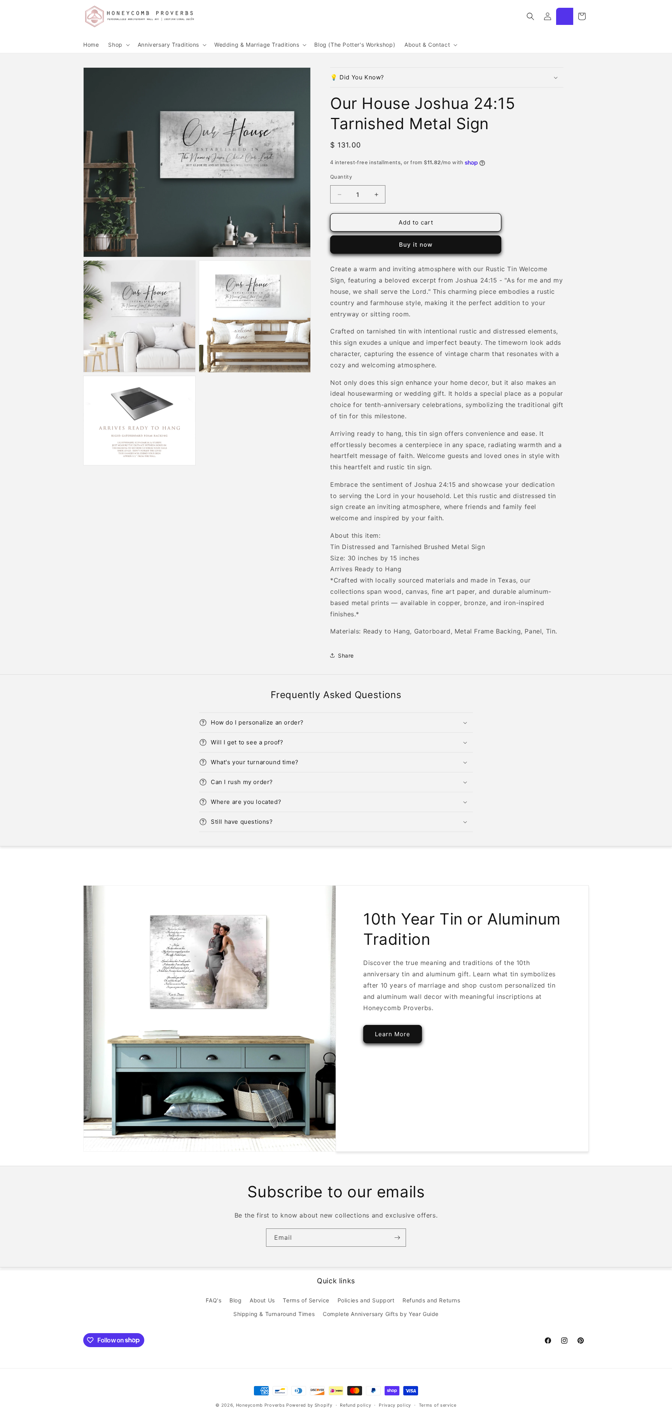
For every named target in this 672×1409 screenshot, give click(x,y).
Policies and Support (366, 1300)
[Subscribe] (397, 1237)
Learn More (392, 1034)
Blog (235, 1300)
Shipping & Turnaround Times (274, 1313)
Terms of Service (306, 1300)
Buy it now (415, 244)
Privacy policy (395, 1404)
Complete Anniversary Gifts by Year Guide (381, 1313)
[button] (118, 45)
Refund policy (355, 1404)
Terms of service (438, 1404)
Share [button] (346, 655)
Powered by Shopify (309, 1405)
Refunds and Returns (431, 1300)
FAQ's (213, 1300)
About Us (262, 1300)
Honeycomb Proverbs (260, 1405)
